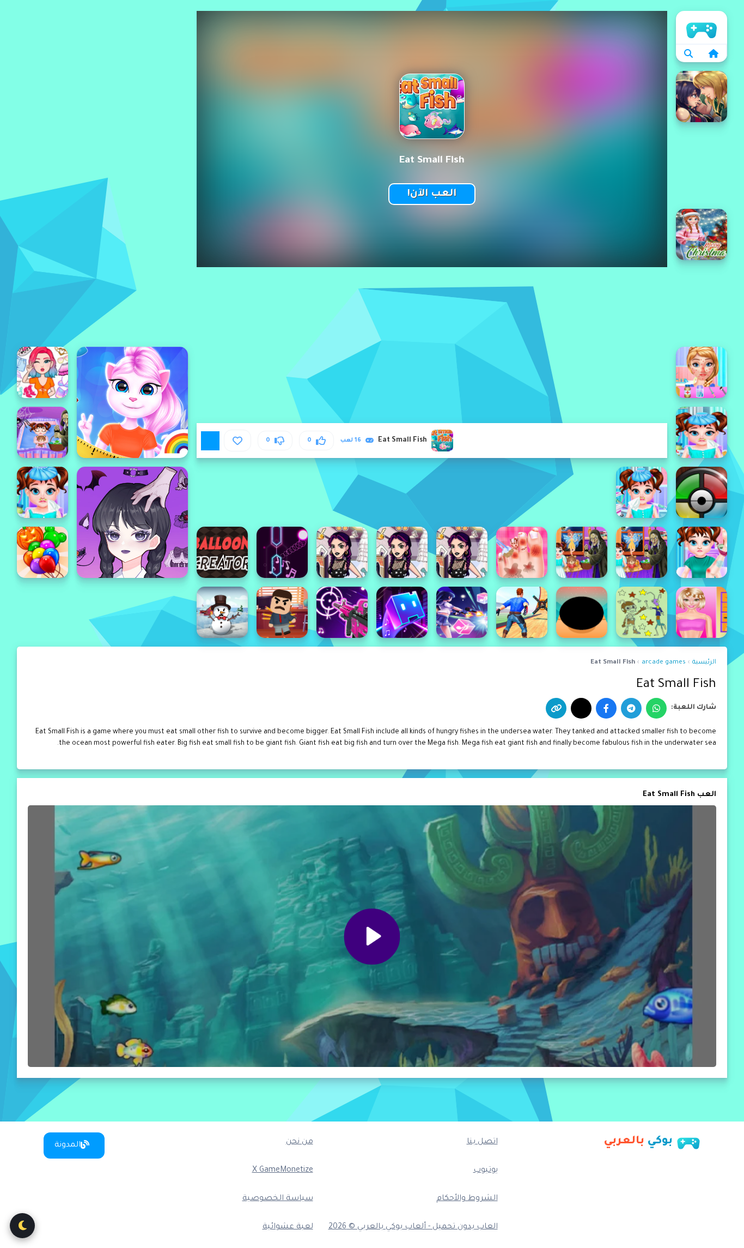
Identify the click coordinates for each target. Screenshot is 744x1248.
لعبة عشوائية (288, 1227)
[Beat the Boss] (282, 612)
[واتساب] (656, 708)
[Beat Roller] (581, 612)
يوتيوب (485, 1170)
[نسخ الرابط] (556, 708)
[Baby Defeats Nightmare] (42, 432)
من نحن (299, 1142)
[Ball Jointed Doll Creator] (461, 552)
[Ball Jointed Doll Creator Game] (342, 552)
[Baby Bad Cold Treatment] (701, 432)
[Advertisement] (102, 174)
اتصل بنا (482, 1142)
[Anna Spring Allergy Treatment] (701, 372)
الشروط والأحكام (467, 1199)
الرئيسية (701, 27)
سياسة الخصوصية (277, 1199)
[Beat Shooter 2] (402, 612)
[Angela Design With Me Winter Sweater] (132, 402)
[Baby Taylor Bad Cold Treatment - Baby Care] (42, 492)
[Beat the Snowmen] (222, 612)
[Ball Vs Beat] (282, 552)
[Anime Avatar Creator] (132, 522)
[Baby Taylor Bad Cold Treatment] (641, 492)
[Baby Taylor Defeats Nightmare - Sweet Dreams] (581, 552)
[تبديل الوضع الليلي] (22, 1225)
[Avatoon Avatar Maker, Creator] (42, 372)
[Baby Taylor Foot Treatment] (521, 552)
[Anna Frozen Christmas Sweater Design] (701, 234)
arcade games (664, 662)
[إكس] (581, 708)
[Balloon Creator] (222, 552)
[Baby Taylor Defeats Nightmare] (641, 552)
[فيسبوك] (606, 708)
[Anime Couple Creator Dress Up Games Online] (701, 96)
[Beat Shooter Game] (342, 612)
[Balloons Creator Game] (42, 552)
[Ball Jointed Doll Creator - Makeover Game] (402, 552)
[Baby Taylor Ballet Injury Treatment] (701, 552)
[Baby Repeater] (701, 492)
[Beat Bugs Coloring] (641, 612)
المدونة (67, 1145)
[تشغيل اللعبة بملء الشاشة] (210, 440)
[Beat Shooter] (461, 612)
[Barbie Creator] (701, 612)
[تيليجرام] (631, 708)
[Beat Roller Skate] (521, 612)
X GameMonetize (282, 1170)
